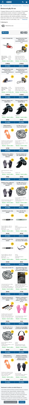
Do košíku (7, 66)
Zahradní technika (7, 5)
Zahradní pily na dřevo (17, 5)
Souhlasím (21, 402)
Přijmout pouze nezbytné (10, 402)
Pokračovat (24, 19)
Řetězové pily (26, 5)
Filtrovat (6, 32)
